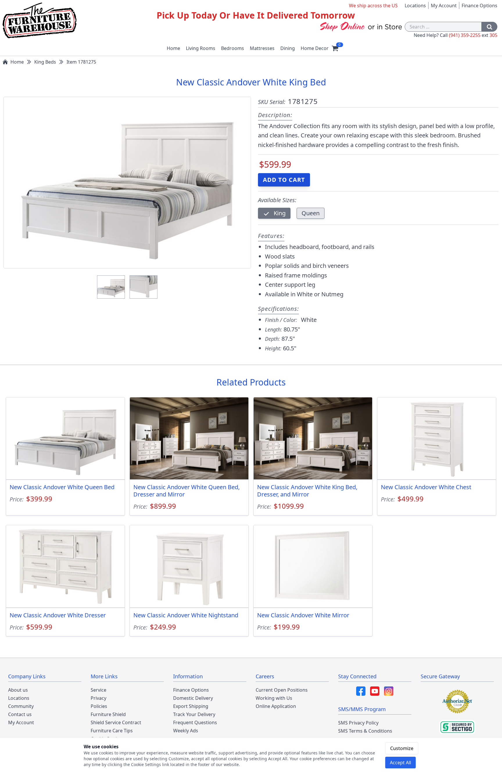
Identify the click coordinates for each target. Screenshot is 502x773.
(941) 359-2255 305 (473, 35)
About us (18, 690)
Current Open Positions (282, 690)
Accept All (400, 762)
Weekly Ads (185, 730)
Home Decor (315, 48)
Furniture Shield (108, 714)
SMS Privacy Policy (358, 723)
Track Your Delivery (194, 714)
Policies (99, 706)
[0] (334, 48)
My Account (444, 5)
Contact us (20, 714)
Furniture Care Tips (112, 730)
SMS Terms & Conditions (365, 731)
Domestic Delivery (193, 698)
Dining (287, 48)
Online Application (276, 706)
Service (98, 690)
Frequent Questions (195, 722)
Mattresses (262, 48)
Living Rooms (200, 48)
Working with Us (274, 698)
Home (173, 48)
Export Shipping (190, 706)
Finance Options (479, 5)
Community (21, 706)
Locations (415, 5)
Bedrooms (232, 48)
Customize (401, 748)
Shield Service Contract (116, 722)
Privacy (98, 698)
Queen (311, 213)
